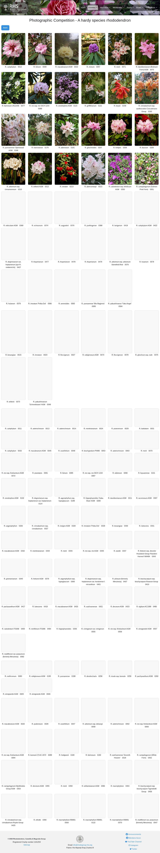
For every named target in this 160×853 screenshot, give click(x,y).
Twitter (134, 849)
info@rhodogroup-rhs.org (82, 845)
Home (83, 8)
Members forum (134, 838)
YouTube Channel (134, 842)
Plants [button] (129, 8)
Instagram (134, 845)
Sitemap (27, 845)
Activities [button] (92, 8)
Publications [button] (151, 8)
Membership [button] (118, 8)
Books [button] (139, 8)
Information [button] (104, 8)
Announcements (134, 834)
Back (5, 28)
